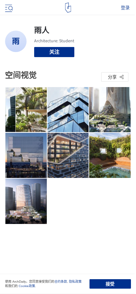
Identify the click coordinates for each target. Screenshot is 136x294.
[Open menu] (8, 7)
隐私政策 (75, 281)
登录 (125, 7)
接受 (110, 283)
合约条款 (60, 281)
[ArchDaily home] (68, 8)
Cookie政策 (27, 286)
